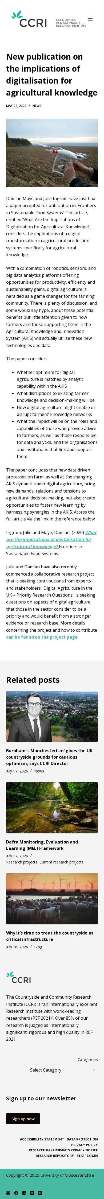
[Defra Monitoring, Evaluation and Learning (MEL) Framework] (52, 807)
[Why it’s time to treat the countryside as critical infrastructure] (52, 898)
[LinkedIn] (24, 1193)
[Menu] (90, 18)
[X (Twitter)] (32, 1193)
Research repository (55, 1156)
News (37, 106)
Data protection (82, 1139)
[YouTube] (40, 1193)
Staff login (87, 1156)
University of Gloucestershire (67, 1175)
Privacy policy (84, 1145)
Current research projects (61, 862)
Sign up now (23, 1118)
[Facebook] (16, 1193)
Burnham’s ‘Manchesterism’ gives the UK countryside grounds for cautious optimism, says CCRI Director (49, 757)
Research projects (21, 862)
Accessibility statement (42, 1139)
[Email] (8, 1193)
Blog (38, 946)
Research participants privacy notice (63, 1150)
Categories (88, 1059)
